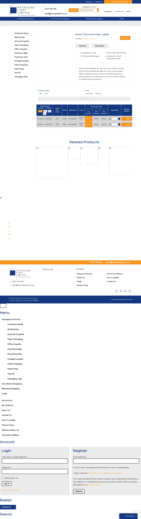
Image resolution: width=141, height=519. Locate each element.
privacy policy (94, 485)
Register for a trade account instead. (105, 473)
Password (11, 467)
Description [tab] (100, 46)
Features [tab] (82, 46)
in (44, 113)
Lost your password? (11, 490)
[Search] (98, 10)
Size (94, 7)
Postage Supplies (89, 38)
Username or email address (19, 457)
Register (79, 491)
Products (86, 7)
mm (40, 111)
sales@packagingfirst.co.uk (55, 14)
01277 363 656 (50, 9)
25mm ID (89, 93)
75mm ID (98, 93)
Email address (84, 457)
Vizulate (129, 299)
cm (45, 111)
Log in (6, 483)
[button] (126, 119)
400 (40, 93)
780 (46, 93)
